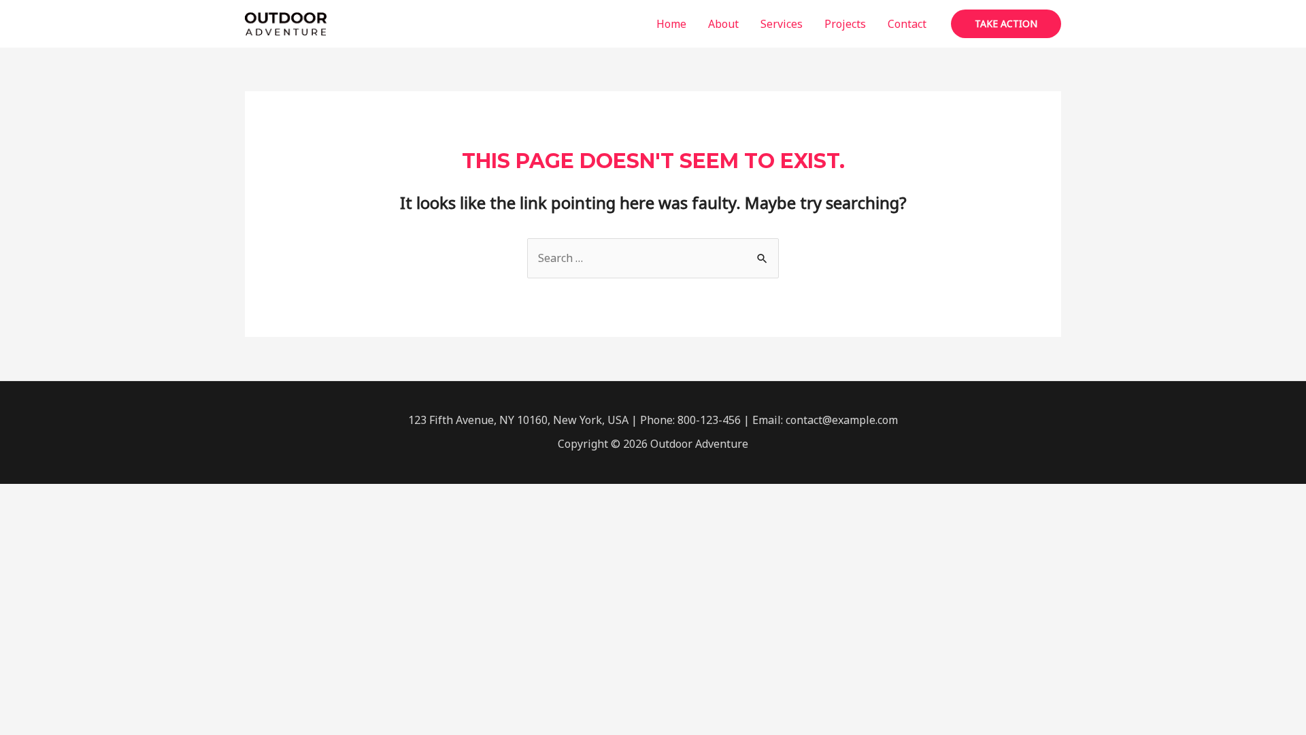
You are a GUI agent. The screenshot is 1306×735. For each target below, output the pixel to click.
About (723, 23)
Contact (907, 23)
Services (781, 23)
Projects (845, 23)
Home (671, 23)
